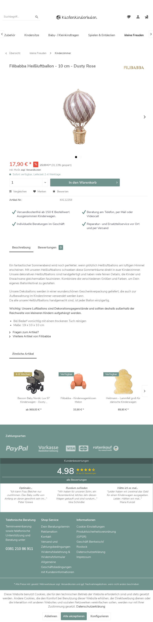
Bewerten (62, 191)
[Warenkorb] (147, 17)
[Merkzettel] (128, 17)
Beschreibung (21, 247)
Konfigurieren (99, 616)
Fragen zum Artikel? (25, 332)
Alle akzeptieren (74, 616)
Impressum (83, 557)
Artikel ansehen (26, 505)
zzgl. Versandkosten (31, 169)
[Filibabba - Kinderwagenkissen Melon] (78, 382)
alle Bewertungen (76, 480)
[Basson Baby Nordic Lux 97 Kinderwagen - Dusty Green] (33, 382)
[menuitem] (21, 16)
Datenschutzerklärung (90, 552)
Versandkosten (68, 584)
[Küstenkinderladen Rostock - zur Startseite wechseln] (76, 18)
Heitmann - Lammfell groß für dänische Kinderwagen (123, 400)
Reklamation (49, 532)
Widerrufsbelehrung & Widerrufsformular (55, 554)
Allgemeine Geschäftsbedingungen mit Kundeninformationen (57, 567)
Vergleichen (20, 191)
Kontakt (46, 537)
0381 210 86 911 (19, 548)
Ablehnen (50, 616)
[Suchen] (36, 16)
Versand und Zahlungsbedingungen (55, 544)
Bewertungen (50, 247)
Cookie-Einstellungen (90, 527)
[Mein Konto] (138, 17)
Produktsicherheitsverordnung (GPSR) (93, 534)
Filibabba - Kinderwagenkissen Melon (78, 400)
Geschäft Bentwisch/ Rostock (90, 544)
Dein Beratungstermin (55, 527)
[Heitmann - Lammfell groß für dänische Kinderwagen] (123, 382)
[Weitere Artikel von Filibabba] (133, 69)
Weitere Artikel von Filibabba (31, 336)
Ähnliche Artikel (23, 354)
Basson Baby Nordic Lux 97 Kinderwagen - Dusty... (34, 400)
